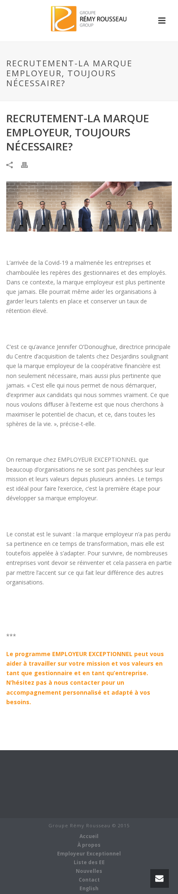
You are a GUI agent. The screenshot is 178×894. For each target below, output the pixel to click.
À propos (89, 845)
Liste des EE (89, 862)
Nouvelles (89, 871)
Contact (89, 880)
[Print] (28, 164)
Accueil (89, 836)
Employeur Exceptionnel (89, 853)
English (89, 888)
